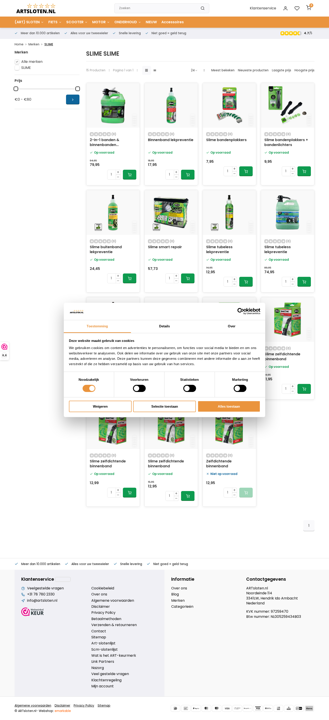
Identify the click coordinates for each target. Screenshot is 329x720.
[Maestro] (216, 708)
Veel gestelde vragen (110, 673)
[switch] (139, 388)
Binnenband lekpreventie (170, 140)
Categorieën (182, 606)
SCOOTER (74, 22)
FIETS (53, 22)
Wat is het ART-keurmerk (113, 655)
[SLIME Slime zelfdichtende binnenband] (287, 319)
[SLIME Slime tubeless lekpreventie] (229, 212)
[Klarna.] (309, 708)
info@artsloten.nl (42, 600)
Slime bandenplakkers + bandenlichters (286, 142)
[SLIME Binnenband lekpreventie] (171, 105)
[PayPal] (196, 708)
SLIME (48, 44)
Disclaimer (100, 606)
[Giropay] (299, 708)
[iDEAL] (175, 708)
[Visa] (227, 708)
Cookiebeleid (102, 588)
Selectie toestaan (164, 406)
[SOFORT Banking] (237, 708)
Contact (98, 631)
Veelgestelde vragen (45, 588)
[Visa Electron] (258, 708)
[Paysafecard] (247, 708)
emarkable (63, 711)
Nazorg (97, 667)
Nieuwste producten (253, 70)
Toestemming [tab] (97, 326)
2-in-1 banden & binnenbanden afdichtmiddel (104, 143)
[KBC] (288, 708)
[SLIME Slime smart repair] (171, 212)
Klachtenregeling (106, 680)
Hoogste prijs (304, 70)
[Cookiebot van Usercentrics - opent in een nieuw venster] (240, 311)
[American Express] (278, 708)
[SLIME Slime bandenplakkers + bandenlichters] (287, 105)
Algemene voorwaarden (112, 600)
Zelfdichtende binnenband (219, 464)
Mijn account (102, 686)
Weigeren (100, 406)
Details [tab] (164, 326)
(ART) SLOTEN (27, 22)
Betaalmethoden (106, 618)
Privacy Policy (103, 612)
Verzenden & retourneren (114, 625)
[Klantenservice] (63, 579)
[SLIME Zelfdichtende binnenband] (229, 426)
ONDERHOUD (125, 22)
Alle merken (32, 61)
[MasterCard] (206, 708)
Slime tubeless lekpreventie (219, 249)
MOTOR (99, 22)
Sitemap (98, 637)
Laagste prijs (281, 70)
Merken (33, 44)
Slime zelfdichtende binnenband (282, 357)
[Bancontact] (185, 708)
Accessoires (172, 22)
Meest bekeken (223, 70)
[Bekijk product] (129, 175)
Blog (175, 594)
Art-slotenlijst (103, 643)
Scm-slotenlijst (104, 649)
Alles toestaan (229, 406)
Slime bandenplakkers (226, 140)
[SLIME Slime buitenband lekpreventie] (113, 212)
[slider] (16, 89)
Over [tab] (231, 326)
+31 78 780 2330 (41, 594)
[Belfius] (268, 708)
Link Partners (102, 661)
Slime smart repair (165, 247)
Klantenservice (263, 8)
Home (19, 44)
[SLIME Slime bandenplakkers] (229, 105)
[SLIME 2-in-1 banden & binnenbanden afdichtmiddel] (113, 105)
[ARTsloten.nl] (36, 8)
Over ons (99, 594)
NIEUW (151, 22)
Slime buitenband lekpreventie (106, 249)
